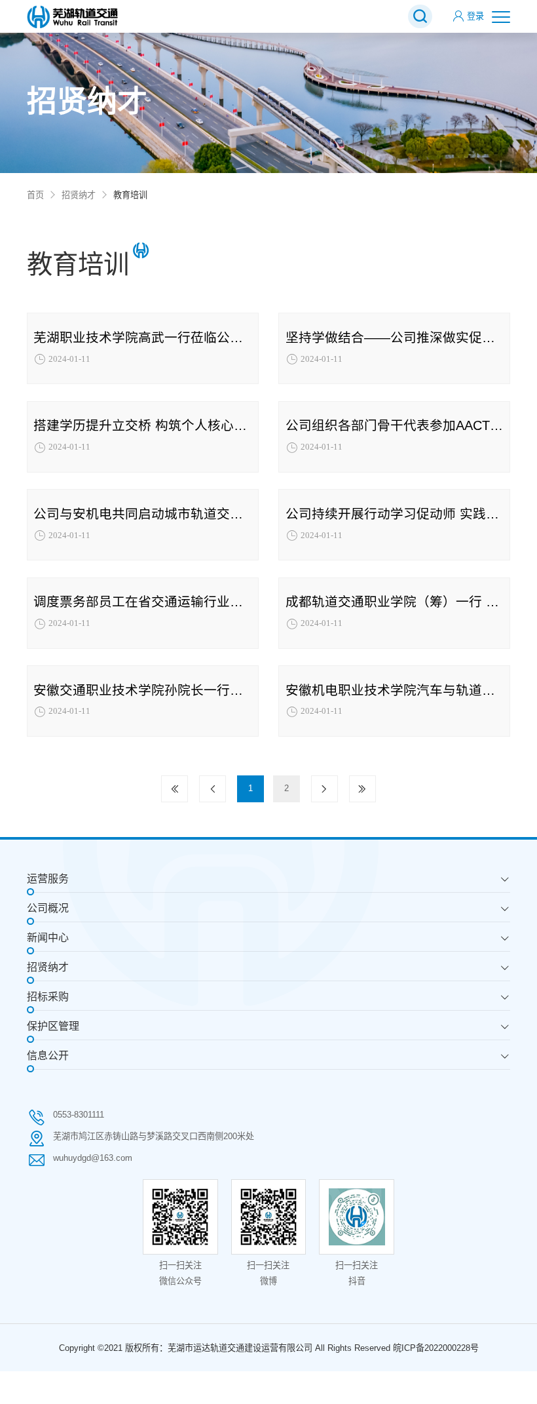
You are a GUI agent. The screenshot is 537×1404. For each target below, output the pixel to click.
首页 (35, 195)
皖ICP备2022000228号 (436, 1348)
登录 (475, 16)
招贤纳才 (79, 195)
